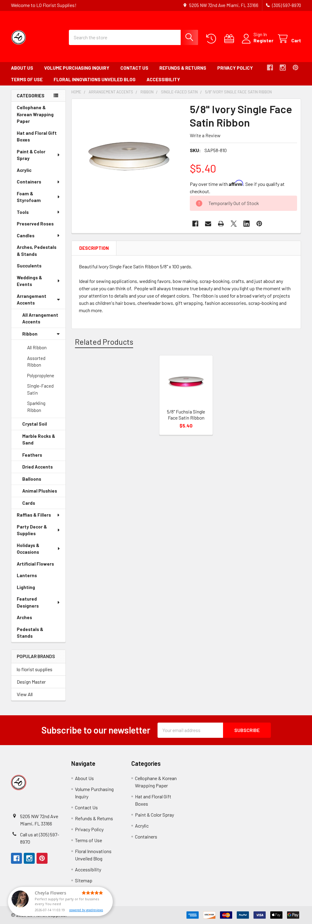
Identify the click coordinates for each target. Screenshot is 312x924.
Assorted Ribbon (36, 361)
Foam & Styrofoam (29, 197)
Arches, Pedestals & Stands (36, 252)
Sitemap (83, 880)
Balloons (40, 480)
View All (25, 694)
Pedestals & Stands (33, 634)
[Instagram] (282, 67)
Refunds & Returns (182, 68)
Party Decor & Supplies (32, 530)
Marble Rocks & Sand (38, 441)
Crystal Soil (43, 425)
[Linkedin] (246, 223)
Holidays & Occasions (28, 548)
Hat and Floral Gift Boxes (37, 138)
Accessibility (163, 79)
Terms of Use (27, 79)
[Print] (220, 223)
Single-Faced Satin (40, 389)
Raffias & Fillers (34, 515)
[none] (129, 156)
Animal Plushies (44, 492)
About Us (22, 68)
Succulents (37, 267)
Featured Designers (28, 602)
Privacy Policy (235, 68)
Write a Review (205, 135)
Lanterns (35, 577)
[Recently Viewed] (212, 39)
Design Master (31, 682)
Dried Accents (44, 468)
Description (94, 248)
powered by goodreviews (86, 910)
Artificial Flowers (41, 565)
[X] (233, 223)
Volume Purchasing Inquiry (76, 68)
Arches (33, 619)
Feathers (40, 456)
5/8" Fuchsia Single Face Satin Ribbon (186, 414)
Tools (23, 212)
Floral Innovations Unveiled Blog (95, 79)
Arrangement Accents (31, 299)
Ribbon (29, 333)
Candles (25, 235)
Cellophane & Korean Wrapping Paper (35, 116)
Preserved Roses (41, 225)
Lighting (34, 588)
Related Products (104, 341)
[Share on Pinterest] (259, 223)
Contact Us (134, 68)
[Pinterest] (295, 67)
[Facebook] (269, 67)
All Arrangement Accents (40, 318)
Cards (37, 504)
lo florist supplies (34, 669)
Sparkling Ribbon (36, 406)
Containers (29, 181)
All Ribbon (37, 347)
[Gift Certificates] (230, 39)
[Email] (208, 223)
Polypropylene (40, 375)
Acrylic (32, 171)
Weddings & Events (29, 281)
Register (263, 40)
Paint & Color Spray (31, 155)
